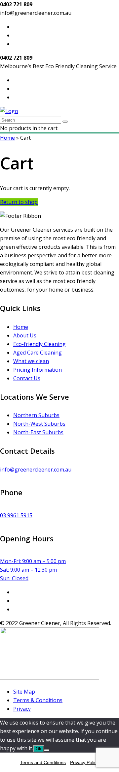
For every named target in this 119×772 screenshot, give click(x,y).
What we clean (31, 361)
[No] (46, 750)
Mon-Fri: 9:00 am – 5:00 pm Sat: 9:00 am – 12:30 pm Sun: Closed (33, 570)
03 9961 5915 (16, 515)
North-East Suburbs (38, 432)
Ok (38, 748)
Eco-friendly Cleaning (39, 344)
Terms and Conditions (43, 762)
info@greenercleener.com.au (35, 469)
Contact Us (26, 378)
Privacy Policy (84, 762)
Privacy (22, 708)
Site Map (24, 691)
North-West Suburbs (39, 423)
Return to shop (19, 202)
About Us (24, 335)
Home (7, 137)
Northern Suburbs (36, 415)
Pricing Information (37, 369)
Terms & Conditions (37, 700)
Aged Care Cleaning (37, 352)
